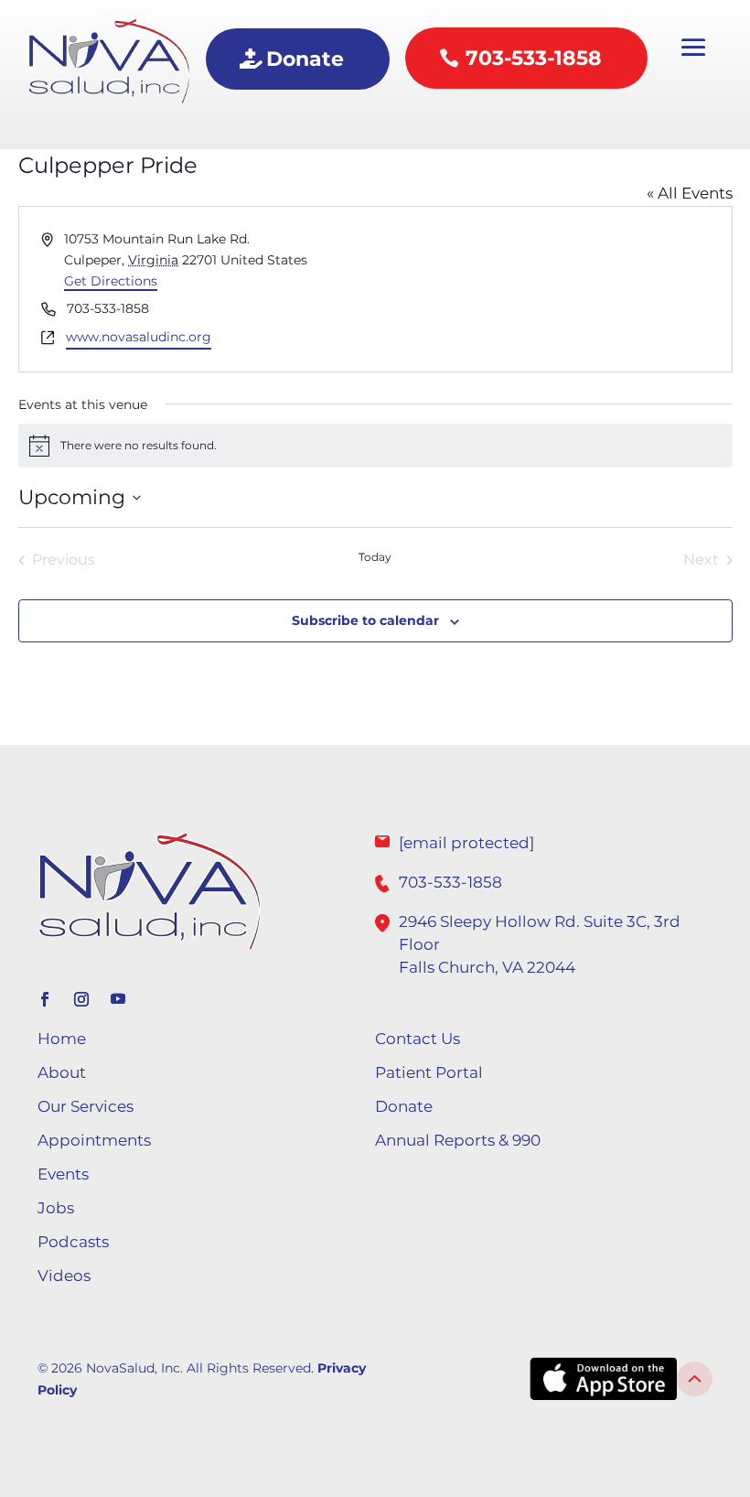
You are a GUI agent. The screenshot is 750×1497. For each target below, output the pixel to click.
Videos (64, 1275)
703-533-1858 (534, 58)
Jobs (56, 1208)
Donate (305, 59)
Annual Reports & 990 (458, 1140)
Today (375, 557)
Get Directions (110, 281)
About (62, 1072)
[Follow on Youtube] (118, 999)
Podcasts (73, 1242)
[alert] (375, 446)
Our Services (86, 1106)
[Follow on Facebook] (44, 999)
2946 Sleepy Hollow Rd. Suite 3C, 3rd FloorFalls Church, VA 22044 (539, 944)
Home (62, 1038)
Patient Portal (429, 1072)
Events (63, 1174)
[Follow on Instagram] (81, 999)
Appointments (94, 1140)
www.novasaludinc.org (138, 336)
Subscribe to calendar (365, 620)
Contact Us (417, 1038)
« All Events (690, 193)
